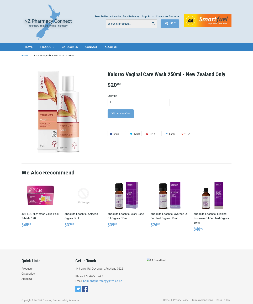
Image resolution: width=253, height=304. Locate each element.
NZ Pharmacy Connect (50, 300)
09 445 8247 (93, 276)
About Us (111, 47)
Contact (91, 47)
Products (47, 47)
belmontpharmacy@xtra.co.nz (102, 281)
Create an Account (167, 16)
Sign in (146, 16)
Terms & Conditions (202, 300)
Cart (172, 23)
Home (29, 47)
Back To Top (223, 300)
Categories (70, 47)
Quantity (112, 95)
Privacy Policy (180, 300)
